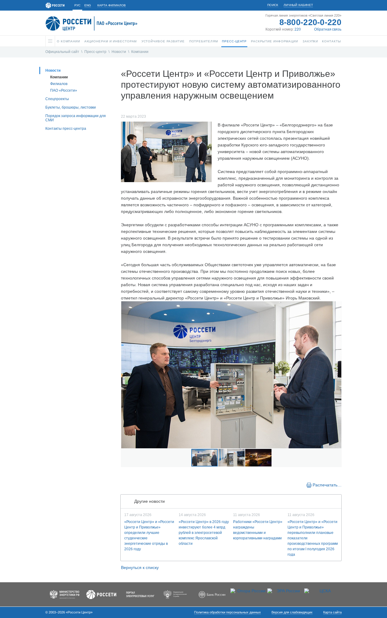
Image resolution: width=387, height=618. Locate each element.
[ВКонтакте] (130, 484)
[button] (126, 375)
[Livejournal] (136, 484)
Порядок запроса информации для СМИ (75, 118)
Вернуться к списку (140, 567)
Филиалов (58, 84)
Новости (119, 52)
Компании (139, 52)
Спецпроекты (57, 99)
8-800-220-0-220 (310, 22)
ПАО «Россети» (63, 90)
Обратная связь (327, 29)
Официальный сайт (62, 52)
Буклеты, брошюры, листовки (70, 107)
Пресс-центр (95, 52)
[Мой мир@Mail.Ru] (142, 484)
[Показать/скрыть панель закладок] (124, 485)
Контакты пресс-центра (65, 128)
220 (297, 29)
